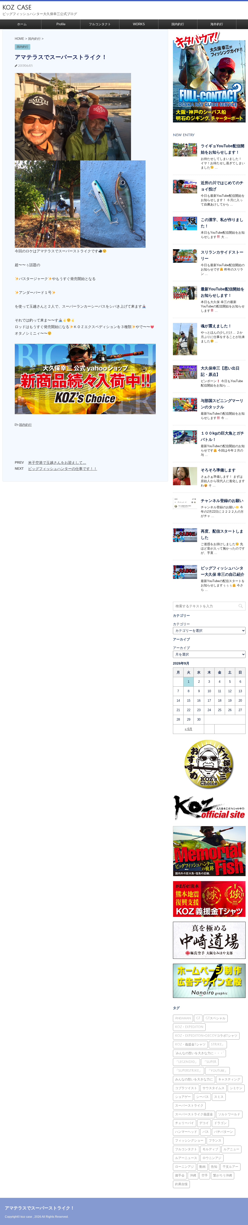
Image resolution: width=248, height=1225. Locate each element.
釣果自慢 (181, 1184)
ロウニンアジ (211, 1158)
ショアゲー (183, 1097)
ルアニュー (231, 1149)
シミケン (236, 1088)
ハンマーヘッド (186, 1132)
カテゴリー (181, 624)
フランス (215, 1140)
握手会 (180, 1175)
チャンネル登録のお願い (222, 501)
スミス (219, 1097)
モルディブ (210, 1149)
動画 (202, 1166)
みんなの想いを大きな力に (194, 1079)
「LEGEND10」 (186, 1062)
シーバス (202, 1097)
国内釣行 (177, 24)
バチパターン (223, 1132)
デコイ (204, 1123)
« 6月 (188, 729)
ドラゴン (220, 1123)
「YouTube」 (217, 1070)
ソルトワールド (229, 1114)
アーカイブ (181, 648)
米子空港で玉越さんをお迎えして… (57, 462)
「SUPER (209, 1062)
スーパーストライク (189, 1105)
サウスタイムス (213, 1088)
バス (205, 1132)
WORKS (139, 24)
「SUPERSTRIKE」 (188, 1070)
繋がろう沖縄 (222, 1175)
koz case (16, 7)
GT (198, 1018)
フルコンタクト (100, 24)
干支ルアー (230, 1166)
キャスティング (229, 1079)
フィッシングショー (189, 1140)
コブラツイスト (186, 1088)
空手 (205, 1175)
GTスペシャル (215, 1018)
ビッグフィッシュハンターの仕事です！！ (62, 469)
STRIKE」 (218, 1044)
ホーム (22, 24)
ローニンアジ (184, 1166)
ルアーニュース (186, 1158)
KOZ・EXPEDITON (189, 1027)
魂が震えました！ (216, 326)
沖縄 (193, 1175)
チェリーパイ (184, 1123)
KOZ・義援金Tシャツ (190, 1044)
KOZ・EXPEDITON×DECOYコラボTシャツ (206, 1035)
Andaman (183, 1018)
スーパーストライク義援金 (194, 1114)
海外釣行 (216, 24)
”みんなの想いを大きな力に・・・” (199, 1053)
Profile (60, 24)
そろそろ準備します (218, 470)
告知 (214, 1166)
